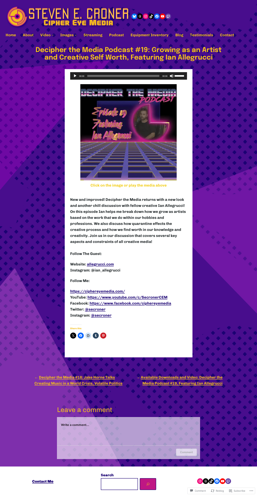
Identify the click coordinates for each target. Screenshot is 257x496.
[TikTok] (151, 16)
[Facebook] (157, 16)
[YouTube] (162, 16)
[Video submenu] (53, 35)
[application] (128, 76)
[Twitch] (168, 16)
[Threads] (140, 16)
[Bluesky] (134, 16)
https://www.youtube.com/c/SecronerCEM (127, 297)
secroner (95, 309)
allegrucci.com (100, 264)
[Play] (75, 76)
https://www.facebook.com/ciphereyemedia (130, 303)
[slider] (180, 75)
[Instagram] (145, 16)
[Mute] (171, 76)
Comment (186, 452)
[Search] (148, 484)
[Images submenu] (76, 35)
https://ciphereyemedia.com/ (97, 291)
